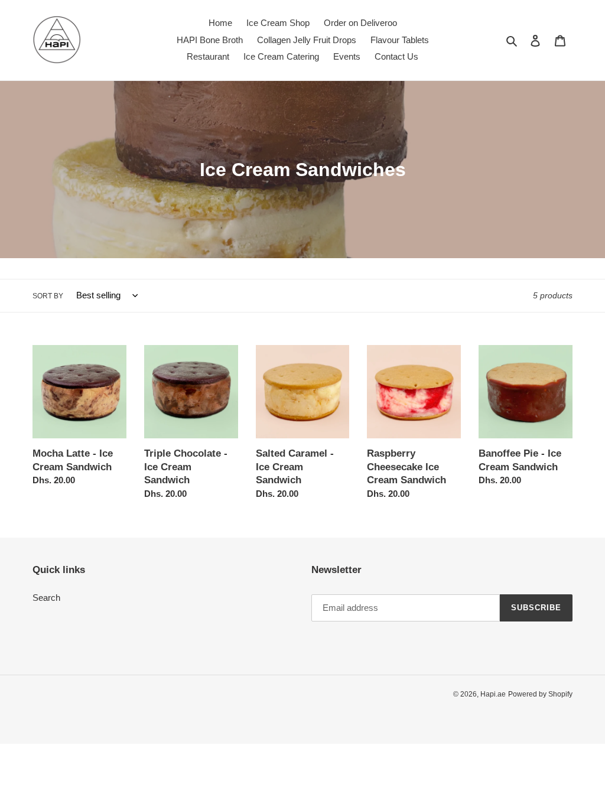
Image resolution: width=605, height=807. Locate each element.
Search (46, 598)
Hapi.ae (493, 694)
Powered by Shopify (540, 694)
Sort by (47, 296)
